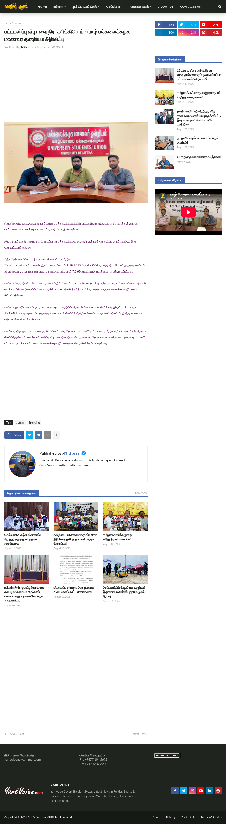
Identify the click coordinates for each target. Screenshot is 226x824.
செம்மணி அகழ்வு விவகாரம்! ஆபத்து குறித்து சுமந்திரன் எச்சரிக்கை (22, 539)
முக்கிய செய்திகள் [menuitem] (85, 6)
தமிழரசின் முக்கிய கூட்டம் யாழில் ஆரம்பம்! (197, 140)
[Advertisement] (76, 86)
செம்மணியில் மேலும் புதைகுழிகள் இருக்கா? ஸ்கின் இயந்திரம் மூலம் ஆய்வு (124, 592)
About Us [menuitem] (165, 6)
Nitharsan (73, 453)
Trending (34, 422)
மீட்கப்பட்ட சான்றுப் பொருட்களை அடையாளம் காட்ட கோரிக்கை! (74, 590)
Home (7, 23)
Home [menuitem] (42, 6)
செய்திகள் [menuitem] (113, 6)
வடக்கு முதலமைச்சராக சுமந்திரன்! (199, 157)
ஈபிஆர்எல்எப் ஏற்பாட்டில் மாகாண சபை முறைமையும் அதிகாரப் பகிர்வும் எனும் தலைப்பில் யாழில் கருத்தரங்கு (24, 594)
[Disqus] (76, 668)
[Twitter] (29, 435)
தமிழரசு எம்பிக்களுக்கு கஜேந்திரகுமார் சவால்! (117, 537)
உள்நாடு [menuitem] (58, 6)
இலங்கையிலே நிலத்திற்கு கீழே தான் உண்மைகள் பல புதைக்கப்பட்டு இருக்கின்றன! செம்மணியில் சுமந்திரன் (199, 117)
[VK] (38, 435)
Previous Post (15, 734)
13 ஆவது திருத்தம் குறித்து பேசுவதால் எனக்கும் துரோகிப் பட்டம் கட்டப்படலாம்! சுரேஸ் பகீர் (199, 74)
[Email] (47, 435)
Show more (141, 493)
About (156, 817)
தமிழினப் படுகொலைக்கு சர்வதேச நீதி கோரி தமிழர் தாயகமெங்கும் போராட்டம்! (75, 539)
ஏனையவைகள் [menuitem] (139, 6)
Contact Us (188, 817)
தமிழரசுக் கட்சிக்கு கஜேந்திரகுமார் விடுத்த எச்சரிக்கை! (198, 95)
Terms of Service (211, 817)
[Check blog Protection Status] (167, 756)
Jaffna (17, 23)
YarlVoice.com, (37, 817)
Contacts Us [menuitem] (190, 6)
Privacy (170, 817)
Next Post (139, 734)
